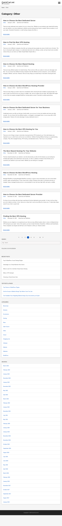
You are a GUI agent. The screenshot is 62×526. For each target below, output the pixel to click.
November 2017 (7, 485)
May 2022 (5, 390)
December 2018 (7, 436)
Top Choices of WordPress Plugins (11, 287)
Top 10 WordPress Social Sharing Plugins (13, 260)
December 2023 (7, 378)
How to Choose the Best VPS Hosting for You (20, 129)
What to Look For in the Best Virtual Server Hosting (15, 268)
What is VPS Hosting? (8, 273)
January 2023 (6, 382)
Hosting (5, 318)
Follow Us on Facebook (9, 248)
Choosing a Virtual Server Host (10, 277)
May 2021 (5, 419)
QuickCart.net (8, 2)
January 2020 (6, 427)
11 (40, 237)
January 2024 (6, 374)
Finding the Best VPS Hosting (14, 216)
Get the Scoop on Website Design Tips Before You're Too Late (17, 291)
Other (4, 22)
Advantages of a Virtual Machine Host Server (13, 264)
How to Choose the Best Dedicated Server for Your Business (26, 107)
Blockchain (5, 306)
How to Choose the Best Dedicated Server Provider (22, 194)
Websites (5, 351)
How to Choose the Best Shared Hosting (18, 64)
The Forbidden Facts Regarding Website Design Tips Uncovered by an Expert (21, 295)
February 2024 (6, 370)
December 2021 (7, 411)
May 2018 (5, 464)
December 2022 (7, 386)
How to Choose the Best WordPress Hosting (20, 173)
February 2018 (6, 477)
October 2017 (6, 489)
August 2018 (6, 452)
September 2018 (7, 448)
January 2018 (6, 481)
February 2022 (6, 403)
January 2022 (6, 407)
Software (5, 343)
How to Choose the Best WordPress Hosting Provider (23, 86)
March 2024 (6, 365)
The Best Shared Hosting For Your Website (19, 151)
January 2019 (6, 431)
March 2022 (6, 398)
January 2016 (6, 502)
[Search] (3, 242)
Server (4, 334)
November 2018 (7, 440)
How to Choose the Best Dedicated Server (19, 20)
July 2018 (5, 456)
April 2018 (5, 469)
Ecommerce (6, 314)
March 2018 (6, 473)
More (4, 322)
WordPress (5, 355)
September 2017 (7, 493)
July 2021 (5, 415)
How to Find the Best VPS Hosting (16, 42)
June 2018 (5, 460)
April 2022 (5, 394)
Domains (5, 310)
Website (5, 347)
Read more (6, 34)
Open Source (6, 326)
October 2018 (6, 444)
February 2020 (6, 423)
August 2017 (6, 498)
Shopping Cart (6, 339)
